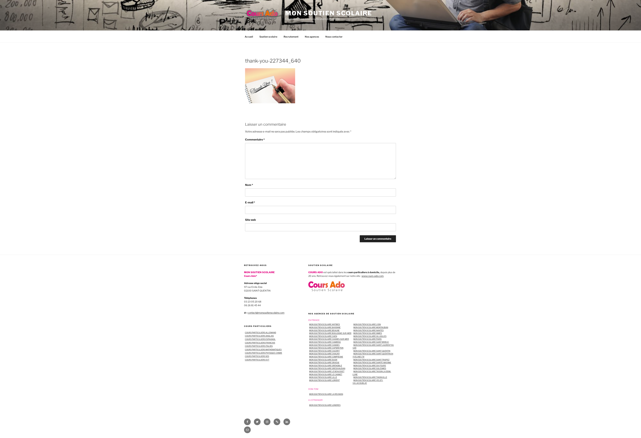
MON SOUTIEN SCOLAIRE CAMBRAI (325, 342)
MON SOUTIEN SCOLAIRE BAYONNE (325, 327)
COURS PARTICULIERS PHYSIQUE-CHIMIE (263, 353)
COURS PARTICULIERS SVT (257, 360)
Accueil (249, 36)
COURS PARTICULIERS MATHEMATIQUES (263, 349)
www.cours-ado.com (373, 275)
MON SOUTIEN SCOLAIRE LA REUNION (326, 394)
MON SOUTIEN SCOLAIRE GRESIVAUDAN (327, 368)
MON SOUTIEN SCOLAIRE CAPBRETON (326, 348)
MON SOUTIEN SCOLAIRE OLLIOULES (369, 336)
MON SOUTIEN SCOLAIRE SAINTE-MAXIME (372, 362)
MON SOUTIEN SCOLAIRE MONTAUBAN (370, 327)
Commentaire (255, 139)
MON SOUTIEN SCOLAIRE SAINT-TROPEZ (371, 360)
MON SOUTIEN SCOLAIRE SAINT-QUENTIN (371, 351)
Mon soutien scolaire (328, 13)
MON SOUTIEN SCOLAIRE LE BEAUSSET (326, 371)
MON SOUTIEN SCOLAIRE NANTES (368, 330)
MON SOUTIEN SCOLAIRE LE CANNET (325, 374)
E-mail (250, 202)
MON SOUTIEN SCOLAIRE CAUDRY (324, 351)
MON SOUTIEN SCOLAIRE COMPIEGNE (326, 357)
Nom (249, 185)
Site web (250, 219)
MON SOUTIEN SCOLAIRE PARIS (367, 339)
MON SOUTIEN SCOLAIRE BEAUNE (324, 330)
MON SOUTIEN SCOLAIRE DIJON (323, 360)
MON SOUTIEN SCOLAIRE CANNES (324, 345)
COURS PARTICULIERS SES (257, 356)
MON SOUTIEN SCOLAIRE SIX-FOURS (369, 365)
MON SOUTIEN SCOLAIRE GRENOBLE (325, 365)
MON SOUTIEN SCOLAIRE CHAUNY (324, 354)
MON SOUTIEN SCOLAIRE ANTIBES (324, 324)
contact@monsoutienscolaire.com (266, 312)
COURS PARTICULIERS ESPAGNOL (260, 339)
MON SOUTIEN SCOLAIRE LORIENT (324, 380)
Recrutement (291, 36)
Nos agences (312, 36)
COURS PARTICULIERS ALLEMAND (260, 332)
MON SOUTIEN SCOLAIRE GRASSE (324, 362)
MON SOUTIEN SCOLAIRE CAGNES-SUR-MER (329, 339)
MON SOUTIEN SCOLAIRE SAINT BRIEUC (371, 342)
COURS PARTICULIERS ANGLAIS (259, 336)
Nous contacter (334, 36)
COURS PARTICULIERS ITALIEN (259, 346)
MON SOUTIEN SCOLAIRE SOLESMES (369, 368)
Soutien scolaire (268, 36)
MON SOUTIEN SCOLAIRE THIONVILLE (370, 377)
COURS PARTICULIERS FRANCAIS (260, 343)
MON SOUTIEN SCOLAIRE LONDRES (325, 405)
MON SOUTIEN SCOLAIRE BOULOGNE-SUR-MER (330, 333)
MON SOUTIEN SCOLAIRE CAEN (323, 336)
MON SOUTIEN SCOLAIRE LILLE (323, 377)
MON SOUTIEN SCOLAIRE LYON (367, 324)
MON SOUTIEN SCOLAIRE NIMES (367, 333)
